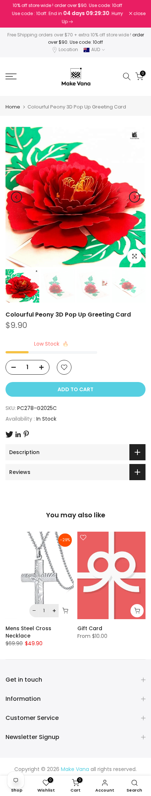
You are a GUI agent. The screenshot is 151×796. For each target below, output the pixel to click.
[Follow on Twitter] (9, 434)
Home (12, 106)
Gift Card (89, 628)
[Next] (134, 197)
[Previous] (16, 197)
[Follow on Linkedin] (18, 435)
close (139, 13)
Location (68, 49)
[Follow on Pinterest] (26, 434)
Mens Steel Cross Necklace (28, 632)
